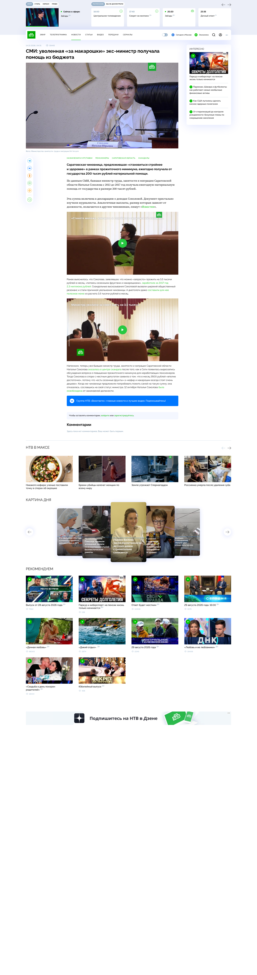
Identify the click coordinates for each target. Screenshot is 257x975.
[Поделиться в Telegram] (29, 161)
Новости (76, 35)
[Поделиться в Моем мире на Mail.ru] (29, 190)
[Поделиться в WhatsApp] (29, 183)
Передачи (113, 35)
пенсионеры (102, 158)
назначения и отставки (80, 158)
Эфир (42, 35)
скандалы (143, 158)
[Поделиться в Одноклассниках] (29, 175)
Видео (100, 35)
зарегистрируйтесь (124, 415)
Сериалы (128, 35)
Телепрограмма (58, 35)
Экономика (204, 35)
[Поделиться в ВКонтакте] (29, 168)
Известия (148, 207)
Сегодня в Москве (184, 35)
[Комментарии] (29, 199)
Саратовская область (123, 158)
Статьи (89, 35)
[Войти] (220, 34)
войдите (105, 415)
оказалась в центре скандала (105, 369)
